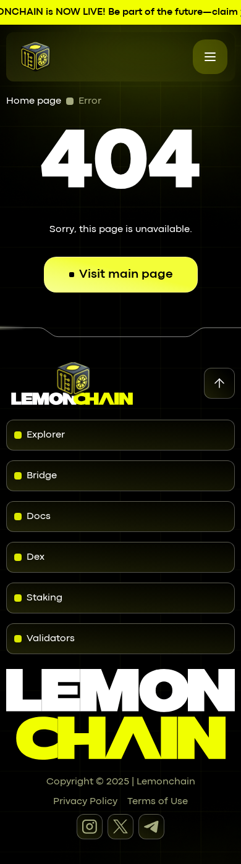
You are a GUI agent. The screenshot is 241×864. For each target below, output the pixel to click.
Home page (33, 101)
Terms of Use (157, 801)
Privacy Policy (85, 801)
